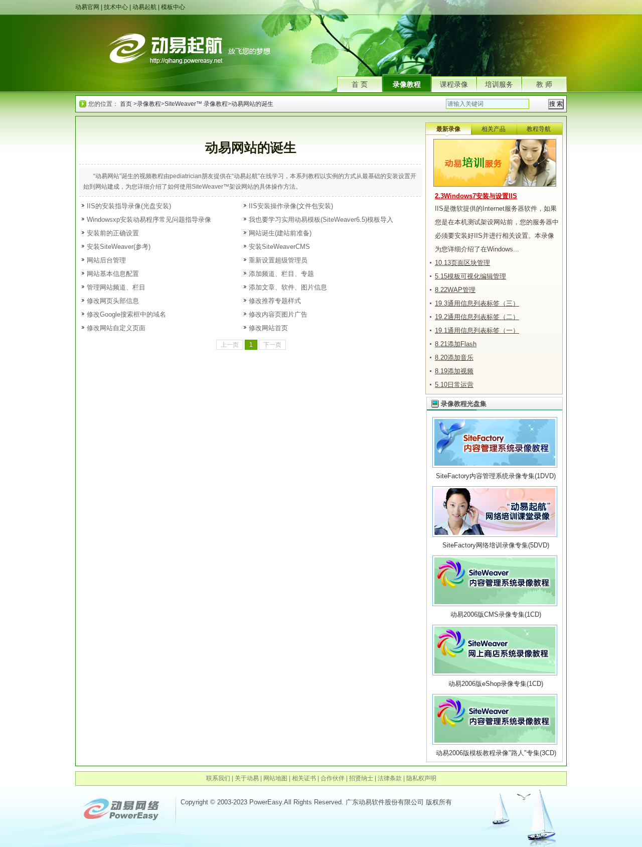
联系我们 (218, 778)
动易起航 (144, 7)
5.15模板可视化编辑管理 (470, 276)
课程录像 (454, 84)
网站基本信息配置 (113, 273)
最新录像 (448, 128)
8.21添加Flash (455, 344)
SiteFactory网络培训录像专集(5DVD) (495, 545)
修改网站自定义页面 (116, 328)
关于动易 (247, 778)
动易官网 (87, 7)
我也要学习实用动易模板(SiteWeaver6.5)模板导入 (321, 219)
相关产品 (494, 128)
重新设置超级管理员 (278, 260)
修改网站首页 (268, 328)
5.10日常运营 (454, 384)
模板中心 (173, 7)
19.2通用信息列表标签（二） (477, 317)
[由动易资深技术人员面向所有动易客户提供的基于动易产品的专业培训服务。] (494, 143)
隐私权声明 (421, 778)
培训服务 (499, 84)
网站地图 (275, 778)
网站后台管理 (106, 260)
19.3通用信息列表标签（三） (477, 303)
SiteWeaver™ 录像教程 (196, 103)
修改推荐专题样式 (275, 301)
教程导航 (539, 128)
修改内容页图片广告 (278, 314)
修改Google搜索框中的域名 (126, 314)
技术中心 (116, 7)
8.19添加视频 (454, 371)
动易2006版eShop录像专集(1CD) (495, 683)
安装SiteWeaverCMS (279, 246)
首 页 (360, 84)
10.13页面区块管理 (462, 262)
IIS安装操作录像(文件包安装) (291, 206)
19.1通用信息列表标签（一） (477, 330)
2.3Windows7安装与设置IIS (476, 196)
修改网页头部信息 (113, 301)
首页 (126, 103)
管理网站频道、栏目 (116, 287)
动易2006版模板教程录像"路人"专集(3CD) (496, 753)
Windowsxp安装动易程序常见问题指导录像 (149, 219)
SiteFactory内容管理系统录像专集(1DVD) (496, 476)
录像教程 (407, 84)
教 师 (544, 84)
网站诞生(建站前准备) (280, 233)
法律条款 (390, 778)
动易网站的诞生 (252, 103)
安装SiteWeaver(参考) (118, 246)
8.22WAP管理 (455, 290)
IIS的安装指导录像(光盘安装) (129, 206)
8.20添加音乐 (454, 357)
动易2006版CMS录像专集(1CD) (495, 614)
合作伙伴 (332, 778)
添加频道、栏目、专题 (281, 273)
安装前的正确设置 (113, 233)
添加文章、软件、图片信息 (288, 287)
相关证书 (304, 778)
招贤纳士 (361, 778)
